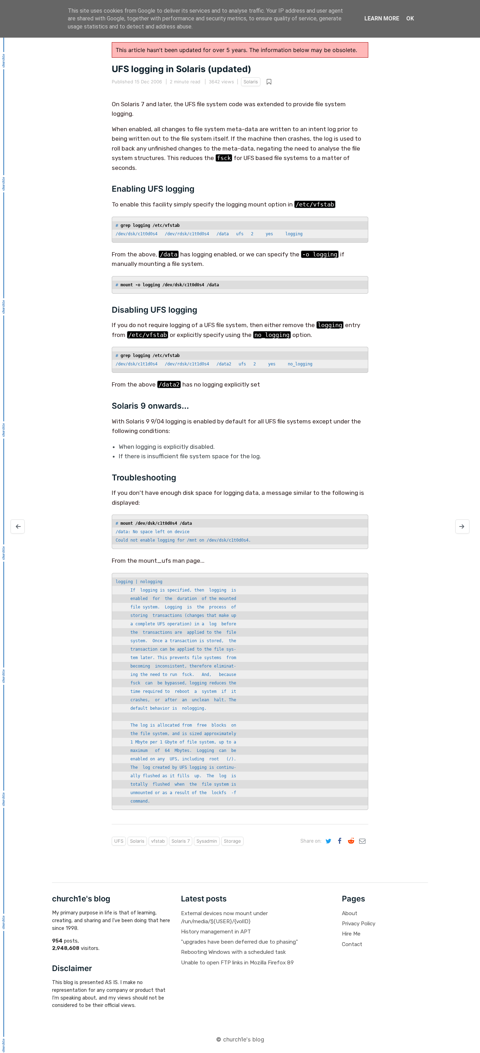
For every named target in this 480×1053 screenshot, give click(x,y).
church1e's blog (243, 1039)
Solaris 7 (180, 841)
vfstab (158, 841)
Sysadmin (206, 841)
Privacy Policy (358, 923)
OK (410, 18)
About (349, 913)
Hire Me (351, 934)
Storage (232, 841)
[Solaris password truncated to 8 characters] (18, 526)
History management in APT (216, 931)
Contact (352, 944)
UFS (118, 841)
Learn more (381, 18)
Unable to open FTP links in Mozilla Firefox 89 (237, 962)
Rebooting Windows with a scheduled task (233, 952)
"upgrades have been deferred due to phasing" (239, 942)
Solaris (251, 81)
